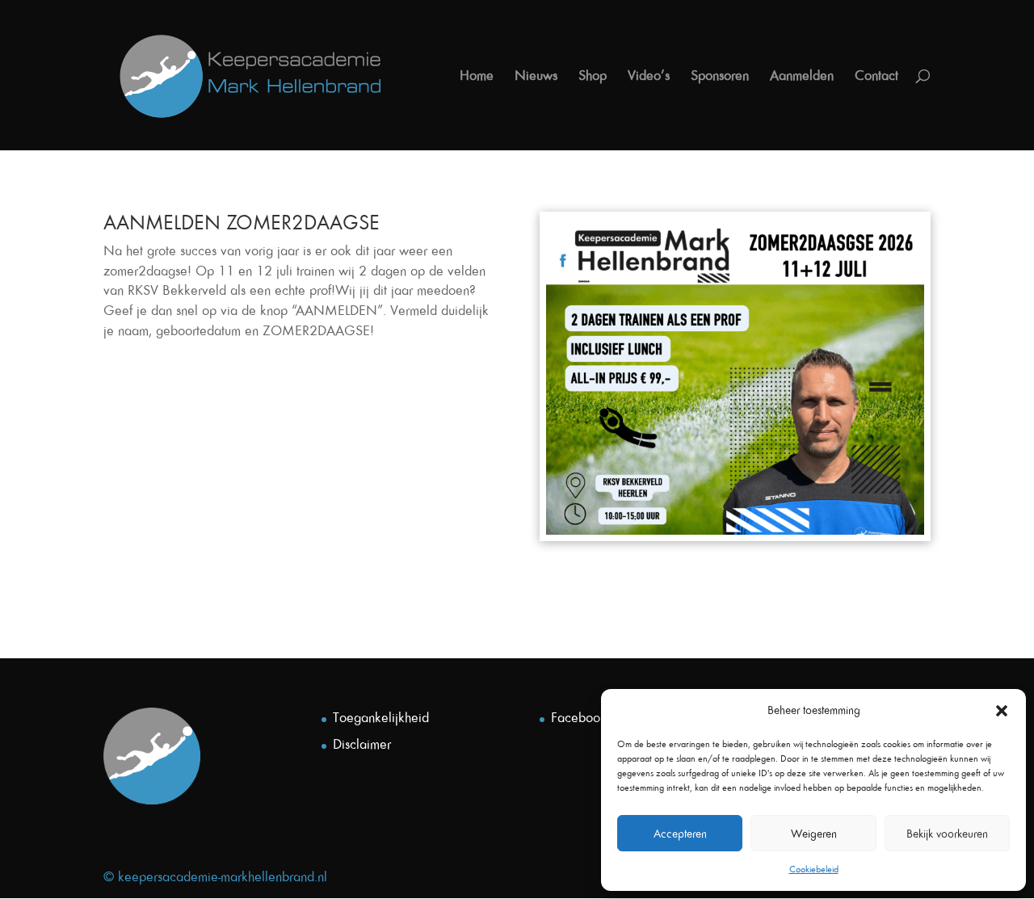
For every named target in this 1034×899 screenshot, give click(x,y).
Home (477, 76)
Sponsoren (720, 76)
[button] (1002, 711)
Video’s (649, 76)
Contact (876, 76)
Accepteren (680, 833)
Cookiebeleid (814, 869)
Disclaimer (362, 743)
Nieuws (536, 76)
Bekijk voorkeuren (947, 833)
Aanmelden (802, 76)
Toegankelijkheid (381, 716)
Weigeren (814, 833)
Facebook (579, 716)
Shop (592, 76)
